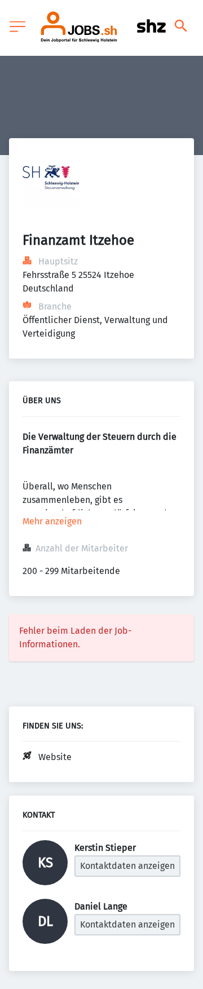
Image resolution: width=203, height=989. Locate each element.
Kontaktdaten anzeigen (127, 865)
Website (55, 757)
